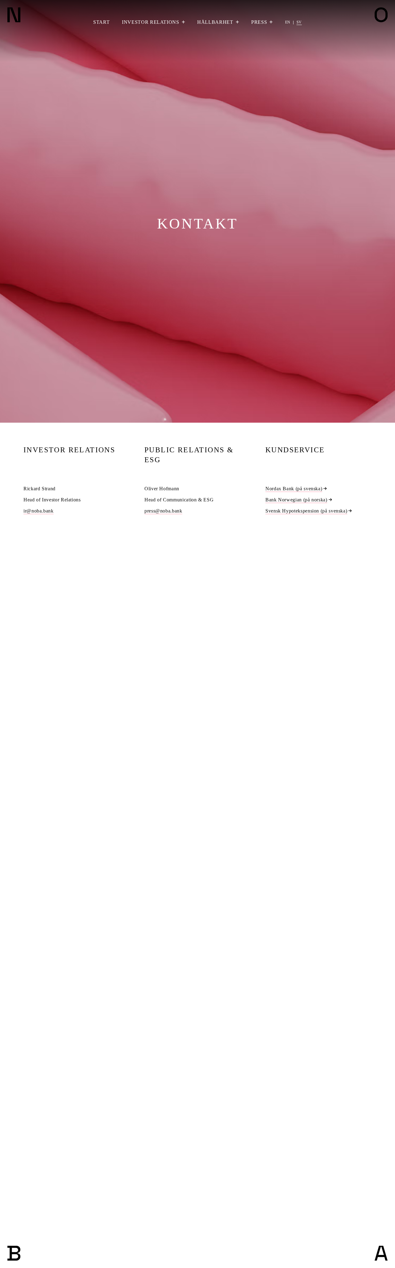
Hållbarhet (215, 22)
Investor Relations (150, 22)
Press (259, 22)
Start (101, 22)
